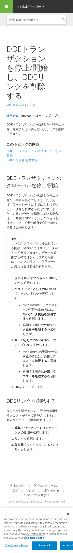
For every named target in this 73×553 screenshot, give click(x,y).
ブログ (30, 490)
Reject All (44, 545)
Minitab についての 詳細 (20, 104)
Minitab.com (17, 485)
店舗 (15, 490)
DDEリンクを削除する (21, 160)
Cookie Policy (35, 537)
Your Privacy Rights (16, 545)
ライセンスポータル (46, 485)
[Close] (68, 513)
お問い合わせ (50, 490)
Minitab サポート (30, 6)
